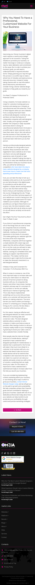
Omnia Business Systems (17, 578)
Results (3, 519)
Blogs (3, 523)
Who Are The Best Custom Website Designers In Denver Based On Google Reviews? (16, 482)
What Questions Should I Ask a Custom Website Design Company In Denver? (17, 489)
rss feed (21, 583)
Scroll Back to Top (10, 563)
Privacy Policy (8, 567)
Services (4, 534)
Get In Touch (8, 560)
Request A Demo (17, 427)
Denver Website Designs (18, 576)
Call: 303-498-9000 (17, 431)
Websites (4, 512)
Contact (4, 537)
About (3, 526)
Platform (4, 516)
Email (10, 1)
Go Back (18, 410)
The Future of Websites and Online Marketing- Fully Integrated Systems (17, 496)
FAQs (3, 530)
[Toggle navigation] (31, 6)
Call (4, 1)
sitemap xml (15, 583)
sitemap (8, 583)
